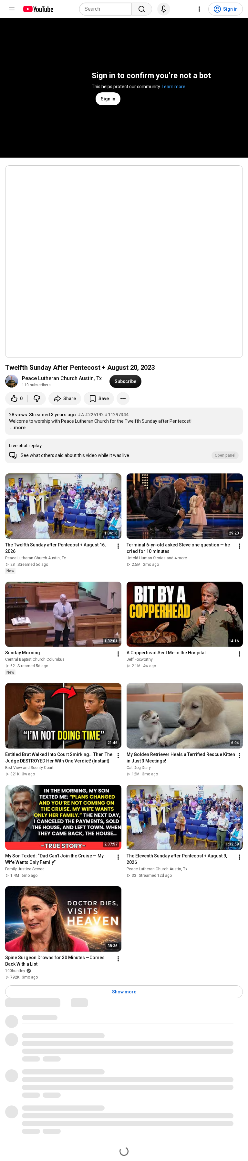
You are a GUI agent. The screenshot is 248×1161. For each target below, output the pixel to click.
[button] (124, 451)
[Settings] (199, 9)
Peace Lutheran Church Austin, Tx (62, 378)
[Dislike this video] (37, 398)
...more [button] (18, 427)
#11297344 (117, 414)
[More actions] (123, 398)
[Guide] (12, 9)
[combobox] (107, 9)
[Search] (141, 9)
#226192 (94, 414)
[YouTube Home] (38, 9)
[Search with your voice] (163, 9)
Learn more (173, 86)
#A (81, 414)
